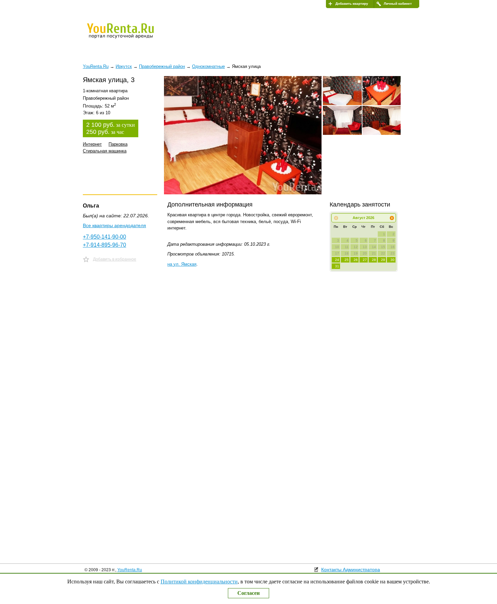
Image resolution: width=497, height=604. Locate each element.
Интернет (92, 144)
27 (365, 260)
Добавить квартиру (351, 3)
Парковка (118, 144)
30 (392, 260)
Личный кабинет (398, 3)
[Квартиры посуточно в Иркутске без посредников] (132, 35)
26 (356, 260)
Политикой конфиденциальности (199, 581)
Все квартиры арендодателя (114, 225)
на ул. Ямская (181, 264)
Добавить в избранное (114, 259)
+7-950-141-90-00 (104, 237)
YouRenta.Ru (129, 569)
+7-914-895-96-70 (104, 245)
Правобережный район (162, 66)
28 (374, 260)
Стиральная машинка (104, 150)
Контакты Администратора (350, 569)
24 (337, 260)
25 (347, 260)
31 (337, 266)
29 (383, 260)
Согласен (248, 593)
